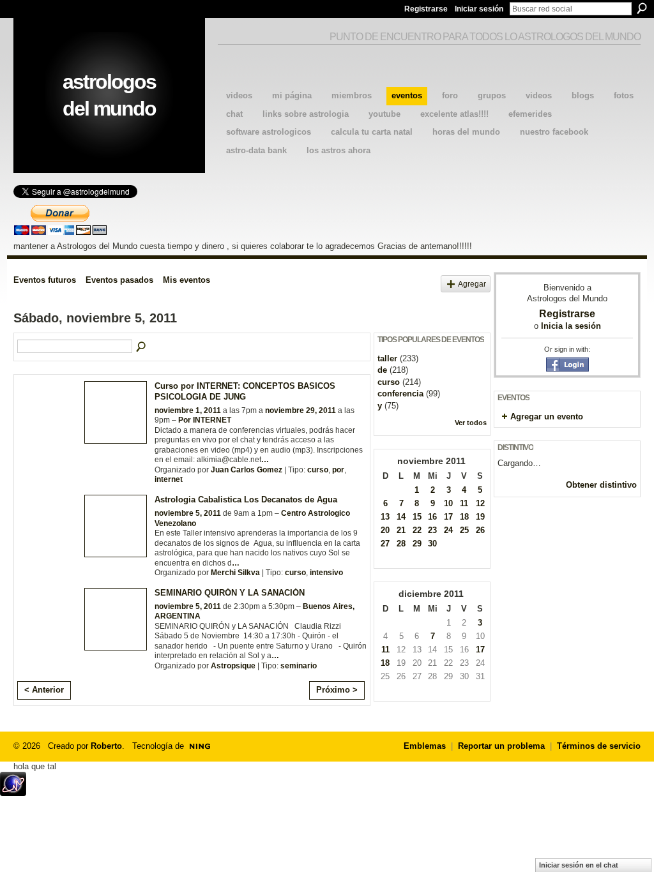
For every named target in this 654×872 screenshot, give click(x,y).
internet (169, 479)
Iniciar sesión (479, 8)
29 (417, 543)
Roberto (106, 746)
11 (464, 503)
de (382, 370)
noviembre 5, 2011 (188, 513)
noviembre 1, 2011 (188, 410)
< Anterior (44, 690)
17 (448, 517)
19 (480, 517)
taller (387, 358)
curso (317, 469)
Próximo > (337, 690)
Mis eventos (186, 280)
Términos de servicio (599, 746)
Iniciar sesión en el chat (578, 865)
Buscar (642, 8)
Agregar (472, 284)
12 (480, 503)
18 (464, 517)
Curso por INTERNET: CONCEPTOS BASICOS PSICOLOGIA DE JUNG (245, 391)
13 (385, 517)
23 (432, 530)
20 (385, 530)
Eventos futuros (44, 280)
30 (432, 543)
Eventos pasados (119, 280)
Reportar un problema (501, 746)
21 (401, 530)
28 (401, 543)
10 (448, 503)
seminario (298, 665)
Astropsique (233, 665)
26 (480, 530)
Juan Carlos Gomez (246, 469)
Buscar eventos (142, 347)
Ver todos (471, 422)
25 (464, 530)
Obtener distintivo (601, 485)
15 (417, 517)
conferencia (400, 393)
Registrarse (426, 8)
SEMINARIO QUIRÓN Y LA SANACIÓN (230, 593)
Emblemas (425, 746)
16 (432, 517)
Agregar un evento (546, 416)
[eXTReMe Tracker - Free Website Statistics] (13, 792)
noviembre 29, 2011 (300, 410)
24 (448, 530)
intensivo (326, 572)
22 (417, 530)
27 (385, 543)
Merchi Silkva (235, 572)
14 (401, 517)
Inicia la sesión (571, 326)
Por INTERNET (204, 420)
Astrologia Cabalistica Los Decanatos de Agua (246, 499)
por (338, 469)
